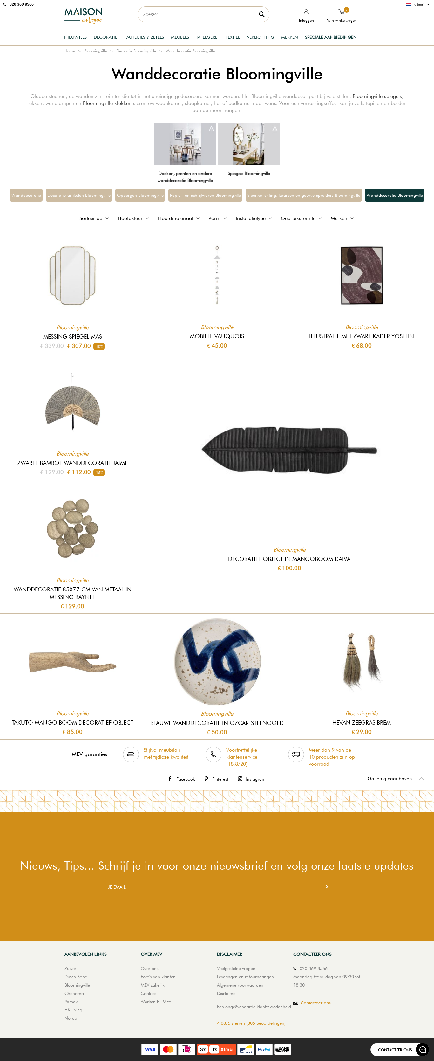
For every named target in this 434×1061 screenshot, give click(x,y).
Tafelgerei (207, 37)
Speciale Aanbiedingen (331, 37)
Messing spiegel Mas (72, 336)
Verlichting (260, 37)
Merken (289, 37)
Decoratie (105, 37)
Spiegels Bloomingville (249, 173)
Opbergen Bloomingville (140, 195)
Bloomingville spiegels (377, 96)
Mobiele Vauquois (217, 336)
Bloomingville (95, 50)
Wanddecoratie (26, 195)
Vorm (214, 218)
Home (69, 50)
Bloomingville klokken (107, 103)
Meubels (180, 37)
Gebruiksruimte (298, 218)
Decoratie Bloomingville (136, 50)
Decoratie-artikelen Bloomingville (79, 195)
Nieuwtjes (75, 37)
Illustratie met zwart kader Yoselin (361, 336)
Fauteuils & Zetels (144, 37)
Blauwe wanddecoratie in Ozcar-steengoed (217, 723)
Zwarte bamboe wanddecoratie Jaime (72, 462)
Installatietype (251, 218)
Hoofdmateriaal (175, 218)
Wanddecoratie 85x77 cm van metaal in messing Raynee (73, 593)
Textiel (233, 37)
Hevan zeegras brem (361, 722)
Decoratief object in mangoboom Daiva (289, 558)
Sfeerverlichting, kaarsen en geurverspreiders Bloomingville (303, 195)
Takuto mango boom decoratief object (72, 722)
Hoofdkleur (130, 218)
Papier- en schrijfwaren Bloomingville (205, 195)
